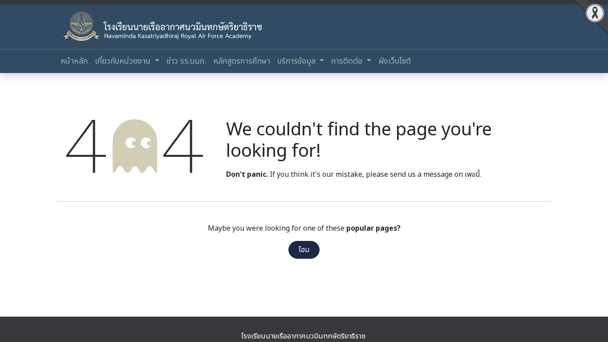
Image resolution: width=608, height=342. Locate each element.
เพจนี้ (472, 174)
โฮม (304, 249)
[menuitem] (74, 61)
